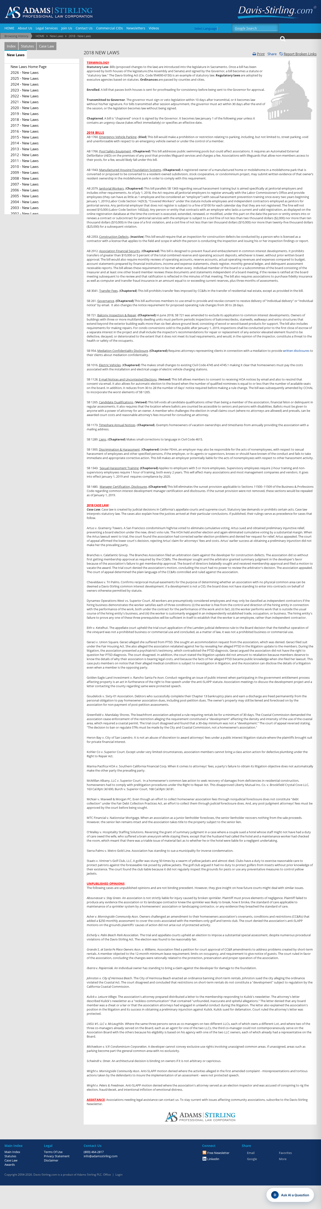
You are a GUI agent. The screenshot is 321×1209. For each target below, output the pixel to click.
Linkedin (213, 1159)
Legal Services (47, 28)
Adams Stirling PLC (89, 1175)
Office (107, 1175)
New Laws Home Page (29, 66)
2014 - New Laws (25, 143)
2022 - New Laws (25, 96)
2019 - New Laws (25, 113)
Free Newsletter (218, 1153)
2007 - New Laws (25, 184)
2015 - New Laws (25, 137)
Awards (9, 1164)
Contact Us (84, 28)
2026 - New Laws (25, 72)
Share (272, 54)
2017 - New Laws (25, 125)
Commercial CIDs (109, 28)
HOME (9, 28)
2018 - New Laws (25, 119)
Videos (154, 28)
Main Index (12, 1152)
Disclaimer (51, 1160)
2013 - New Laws (25, 149)
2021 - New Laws (25, 101)
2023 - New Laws (25, 90)
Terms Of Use (53, 1152)
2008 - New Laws (25, 178)
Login (118, 1175)
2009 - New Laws (25, 172)
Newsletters (135, 28)
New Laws (15, 54)
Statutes (27, 46)
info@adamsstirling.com (100, 1156)
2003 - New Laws (25, 207)
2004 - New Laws (25, 201)
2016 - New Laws (25, 131)
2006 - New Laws (25, 190)
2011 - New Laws (25, 160)
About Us (25, 28)
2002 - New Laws (25, 213)
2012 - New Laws (25, 154)
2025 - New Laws (25, 78)
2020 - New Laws (25, 107)
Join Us (66, 28)
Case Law (46, 46)
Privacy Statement (57, 1156)
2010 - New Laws (25, 166)
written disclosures (296, 351)
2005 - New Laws (25, 196)
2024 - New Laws (25, 84)
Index (11, 46)
